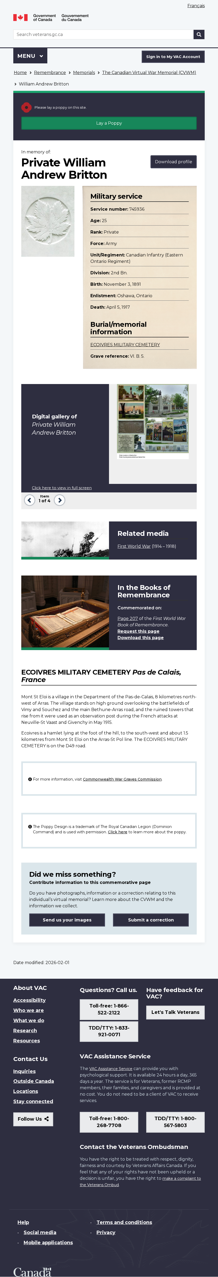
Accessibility (29, 1000)
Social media (40, 1232)
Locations (25, 1091)
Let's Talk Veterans (175, 1012)
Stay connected (33, 1101)
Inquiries (24, 1071)
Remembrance (50, 72)
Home (20, 72)
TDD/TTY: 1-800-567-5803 (175, 1122)
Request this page (139, 631)
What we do (28, 1020)
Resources (26, 1041)
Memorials (84, 72)
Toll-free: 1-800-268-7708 (109, 1122)
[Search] (199, 34)
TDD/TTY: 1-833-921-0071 (109, 1031)
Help (23, 1222)
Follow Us (35, 1121)
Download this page (141, 637)
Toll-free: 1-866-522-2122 (109, 1009)
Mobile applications (48, 1243)
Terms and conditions (124, 1222)
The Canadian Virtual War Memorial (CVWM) (149, 72)
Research (25, 1031)
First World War (134, 546)
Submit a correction (151, 920)
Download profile (173, 161)
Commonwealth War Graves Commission (122, 779)
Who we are (28, 1010)
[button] (28, 499)
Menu (27, 56)
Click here (117, 832)
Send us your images (67, 920)
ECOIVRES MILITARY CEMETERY (125, 344)
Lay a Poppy (109, 123)
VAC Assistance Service (110, 1068)
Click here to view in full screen (62, 487)
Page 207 (128, 618)
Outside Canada (33, 1081)
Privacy (106, 1232)
